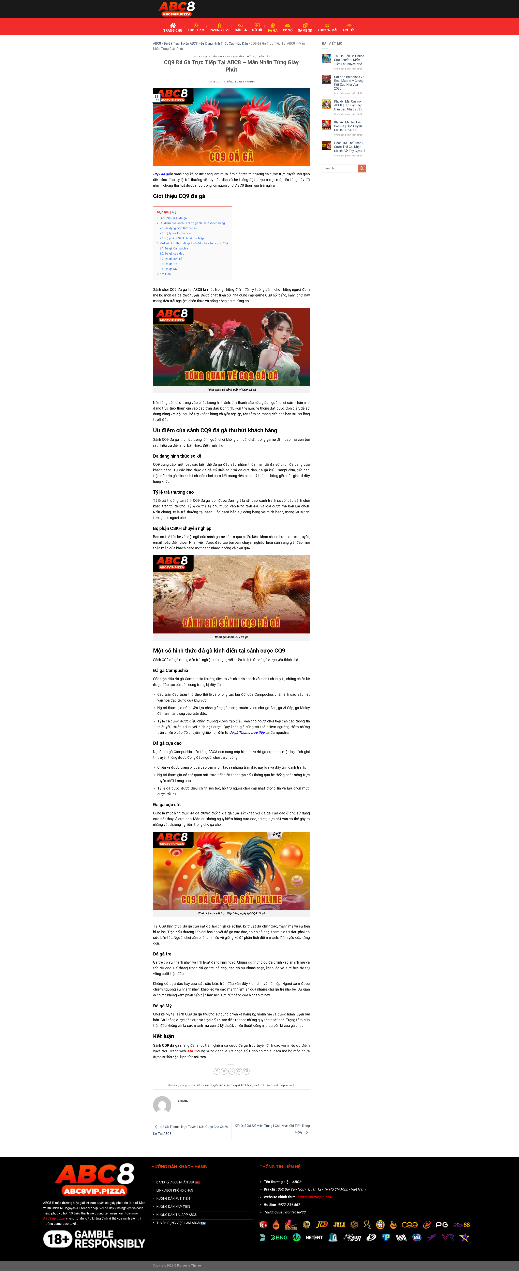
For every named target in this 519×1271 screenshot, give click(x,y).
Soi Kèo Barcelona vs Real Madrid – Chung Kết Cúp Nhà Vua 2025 (349, 83)
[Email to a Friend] (231, 1071)
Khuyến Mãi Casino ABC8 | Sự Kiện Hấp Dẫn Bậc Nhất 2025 (348, 105)
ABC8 (157, 43)
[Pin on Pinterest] (239, 1071)
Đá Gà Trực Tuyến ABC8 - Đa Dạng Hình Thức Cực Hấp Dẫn (206, 43)
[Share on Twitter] (224, 1071)
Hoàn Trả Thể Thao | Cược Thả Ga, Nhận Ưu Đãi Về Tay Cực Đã (349, 147)
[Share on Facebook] (216, 1071)
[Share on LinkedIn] (246, 1071)
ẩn (173, 212)
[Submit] (362, 168)
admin (251, 81)
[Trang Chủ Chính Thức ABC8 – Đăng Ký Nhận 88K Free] (176, 9)
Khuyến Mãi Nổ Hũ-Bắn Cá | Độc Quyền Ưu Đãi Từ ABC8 (348, 126)
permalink (289, 1085)
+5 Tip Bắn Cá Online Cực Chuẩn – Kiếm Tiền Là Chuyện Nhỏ (349, 60)
